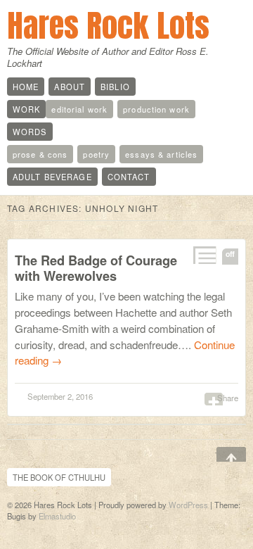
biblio (115, 86)
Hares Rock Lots (108, 25)
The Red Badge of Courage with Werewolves (96, 268)
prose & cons (40, 154)
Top (221, 455)
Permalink (203, 255)
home (26, 86)
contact (129, 176)
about (69, 86)
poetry (96, 154)
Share (227, 397)
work (26, 109)
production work (156, 109)
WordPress (188, 504)
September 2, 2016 (60, 396)
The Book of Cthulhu (59, 477)
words (30, 131)
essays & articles (161, 154)
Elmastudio (57, 516)
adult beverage (52, 176)
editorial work (79, 109)
